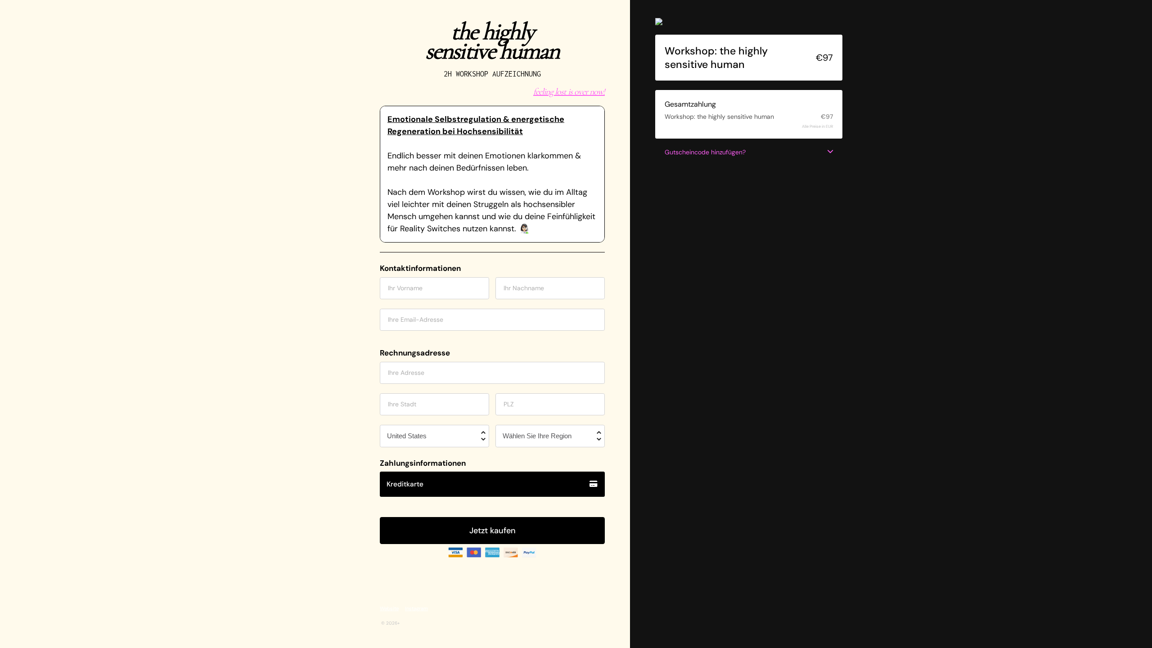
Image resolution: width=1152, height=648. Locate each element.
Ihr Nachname (524, 288)
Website (389, 608)
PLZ (509, 404)
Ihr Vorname (405, 288)
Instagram (416, 608)
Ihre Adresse (406, 373)
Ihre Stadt (402, 404)
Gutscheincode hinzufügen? (705, 152)
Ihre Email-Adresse (415, 319)
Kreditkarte (405, 484)
